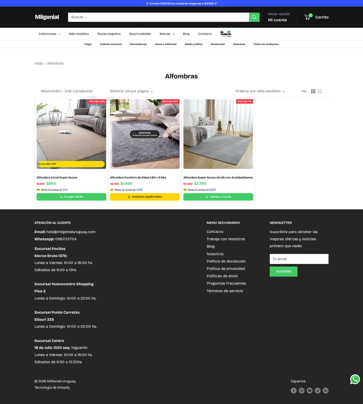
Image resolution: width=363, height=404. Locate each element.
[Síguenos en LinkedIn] (326, 390)
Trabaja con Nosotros (226, 239)
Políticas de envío (222, 276)
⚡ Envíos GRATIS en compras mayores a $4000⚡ (181, 3)
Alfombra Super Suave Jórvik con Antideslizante (218, 177)
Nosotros (215, 254)
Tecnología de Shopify (52, 387)
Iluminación (218, 44)
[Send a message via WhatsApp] (355, 379)
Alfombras (55, 63)
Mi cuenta (277, 19)
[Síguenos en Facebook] (294, 390)
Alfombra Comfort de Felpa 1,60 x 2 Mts (138, 177)
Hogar (88, 44)
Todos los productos (266, 44)
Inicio (38, 63)
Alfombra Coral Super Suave (57, 177)
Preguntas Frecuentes (226, 283)
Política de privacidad (226, 268)
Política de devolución (226, 261)
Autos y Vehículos (166, 44)
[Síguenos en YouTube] (310, 390)
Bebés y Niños (194, 44)
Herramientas (138, 44)
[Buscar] (254, 17)
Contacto (215, 231)
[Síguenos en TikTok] (318, 390)
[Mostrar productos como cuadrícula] (313, 91)
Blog (211, 246)
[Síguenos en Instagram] (302, 390)
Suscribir (283, 271)
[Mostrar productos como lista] (320, 91)
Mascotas (239, 44)
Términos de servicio (225, 291)
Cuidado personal (111, 44)
